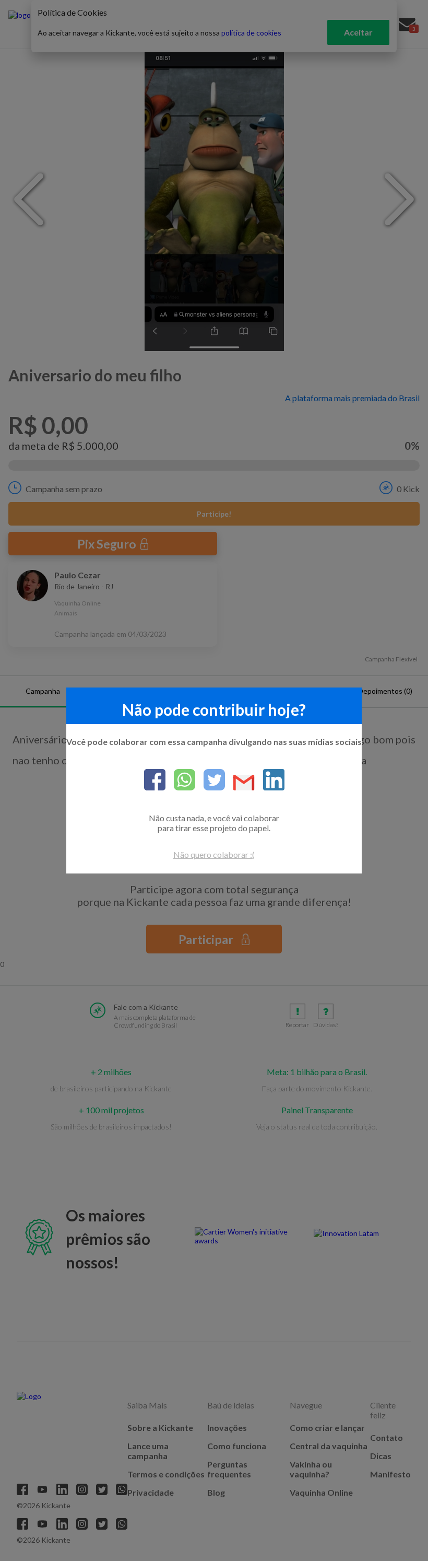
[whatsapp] (180, 780)
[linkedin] (269, 780)
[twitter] (210, 780)
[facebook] (154, 780)
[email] (240, 783)
